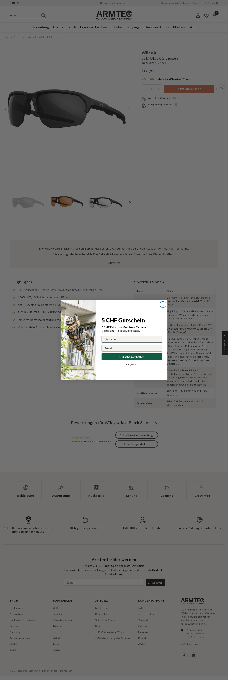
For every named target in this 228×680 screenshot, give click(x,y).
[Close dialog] (163, 304)
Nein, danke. (132, 364)
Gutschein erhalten (131, 356)
